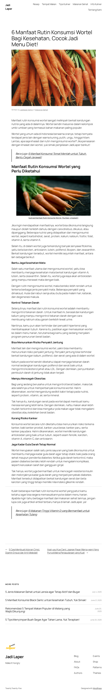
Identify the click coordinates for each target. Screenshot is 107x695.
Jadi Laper (8, 6)
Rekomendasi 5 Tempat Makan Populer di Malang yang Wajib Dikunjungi (37, 610)
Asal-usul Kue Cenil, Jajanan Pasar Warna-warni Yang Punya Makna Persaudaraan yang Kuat (73, 551)
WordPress (97, 688)
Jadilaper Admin (26, 109)
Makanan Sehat (41, 109)
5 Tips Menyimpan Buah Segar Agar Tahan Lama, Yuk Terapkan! (42, 619)
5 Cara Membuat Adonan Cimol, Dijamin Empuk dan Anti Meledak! (22, 551)
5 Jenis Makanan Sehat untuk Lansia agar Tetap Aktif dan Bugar (42, 591)
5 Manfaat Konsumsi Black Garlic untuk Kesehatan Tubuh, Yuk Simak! (45, 600)
